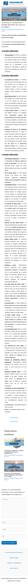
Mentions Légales (14, 557)
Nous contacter (14, 568)
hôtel (20, 348)
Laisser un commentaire (8, 29)
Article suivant (14, 421)
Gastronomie (18, 29)
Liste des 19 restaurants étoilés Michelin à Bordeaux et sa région (13, 475)
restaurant (14, 42)
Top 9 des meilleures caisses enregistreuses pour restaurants (14, 452)
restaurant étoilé (9, 225)
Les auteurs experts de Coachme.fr (14, 552)
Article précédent (14, 417)
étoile (14, 59)
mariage (14, 86)
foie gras (10, 236)
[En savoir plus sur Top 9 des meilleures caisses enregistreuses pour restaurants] (14, 443)
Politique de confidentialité (14, 563)
